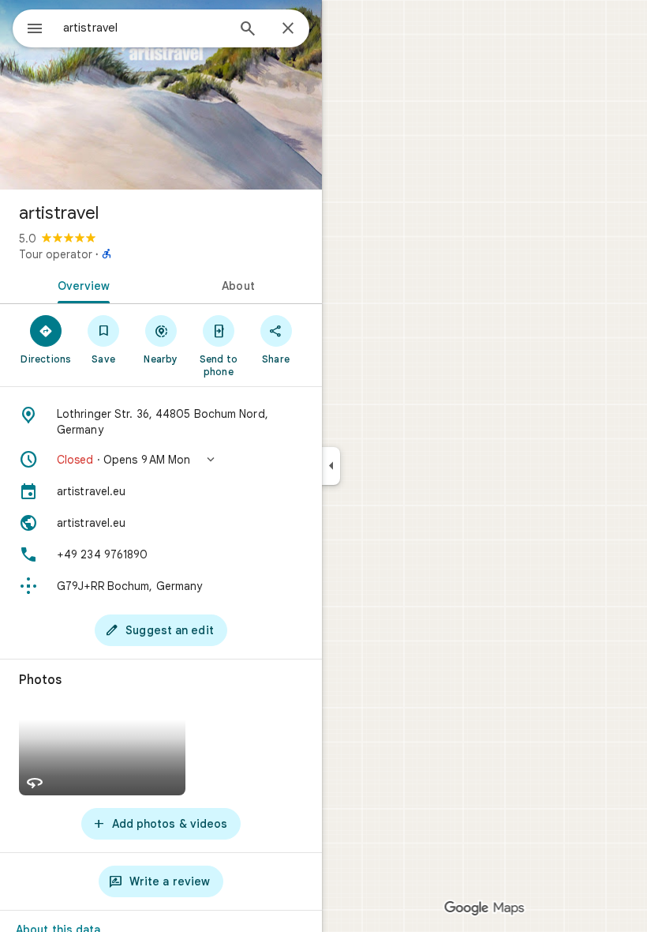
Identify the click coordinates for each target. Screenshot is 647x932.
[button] (161, 459)
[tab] (80, 284)
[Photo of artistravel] (161, 95)
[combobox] (144, 27)
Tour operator (55, 254)
